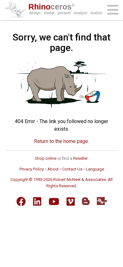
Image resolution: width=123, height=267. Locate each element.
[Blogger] (86, 201)
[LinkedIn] (37, 201)
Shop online (45, 158)
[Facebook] (21, 201)
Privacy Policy (32, 169)
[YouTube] (53, 201)
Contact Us (72, 169)
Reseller (80, 158)
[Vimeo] (70, 201)
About (53, 169)
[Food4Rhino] (102, 201)
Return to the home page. (61, 141)
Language (95, 169)
